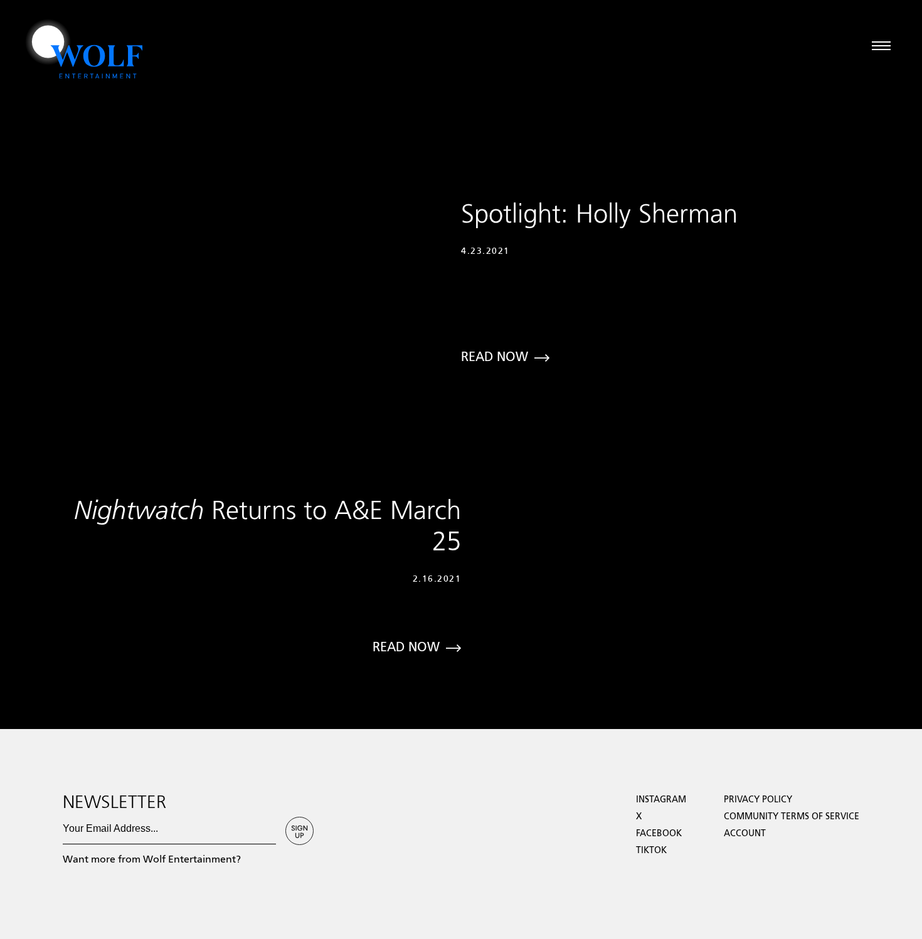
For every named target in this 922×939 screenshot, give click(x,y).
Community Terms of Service (791, 816)
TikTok (651, 850)
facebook (659, 833)
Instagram (661, 799)
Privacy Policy (758, 799)
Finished (17, 723)
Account (745, 833)
